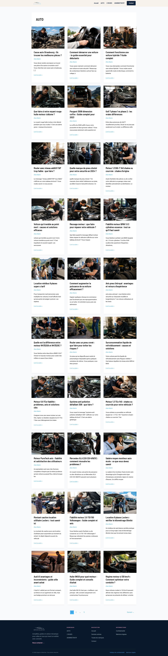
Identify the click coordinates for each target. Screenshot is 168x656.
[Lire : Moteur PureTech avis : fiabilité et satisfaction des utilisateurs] (47, 443)
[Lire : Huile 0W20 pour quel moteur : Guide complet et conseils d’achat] (83, 562)
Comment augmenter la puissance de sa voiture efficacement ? (80, 286)
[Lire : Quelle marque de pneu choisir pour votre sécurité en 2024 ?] (83, 153)
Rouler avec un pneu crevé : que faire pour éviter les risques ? (82, 345)
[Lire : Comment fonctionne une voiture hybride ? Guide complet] (120, 37)
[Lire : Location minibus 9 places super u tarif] (47, 268)
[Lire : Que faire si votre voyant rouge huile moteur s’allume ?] (47, 96)
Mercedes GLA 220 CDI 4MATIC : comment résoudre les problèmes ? (84, 461)
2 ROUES (109, 3)
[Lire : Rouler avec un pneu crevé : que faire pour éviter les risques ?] (83, 327)
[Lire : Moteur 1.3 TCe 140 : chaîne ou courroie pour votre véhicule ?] (120, 387)
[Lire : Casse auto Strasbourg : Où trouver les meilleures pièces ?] (47, 37)
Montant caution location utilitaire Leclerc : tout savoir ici (47, 520)
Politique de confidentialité (117, 652)
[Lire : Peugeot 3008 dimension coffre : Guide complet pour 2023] (83, 96)
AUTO (102, 3)
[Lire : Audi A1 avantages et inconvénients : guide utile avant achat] (47, 562)
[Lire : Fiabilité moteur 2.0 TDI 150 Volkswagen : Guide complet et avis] (83, 502)
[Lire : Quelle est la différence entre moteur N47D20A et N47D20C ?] (47, 327)
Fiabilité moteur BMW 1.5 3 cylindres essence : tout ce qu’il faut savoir (118, 227)
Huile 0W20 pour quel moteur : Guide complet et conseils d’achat (83, 579)
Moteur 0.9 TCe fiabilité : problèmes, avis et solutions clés (46, 404)
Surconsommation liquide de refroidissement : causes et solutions (119, 345)
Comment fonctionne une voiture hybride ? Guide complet (117, 55)
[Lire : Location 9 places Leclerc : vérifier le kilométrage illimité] (120, 502)
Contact (131, 3)
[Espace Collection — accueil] (37, 3)
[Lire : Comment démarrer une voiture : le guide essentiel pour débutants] (83, 37)
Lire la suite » (38, 75)
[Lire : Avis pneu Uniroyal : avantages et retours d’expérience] (120, 268)
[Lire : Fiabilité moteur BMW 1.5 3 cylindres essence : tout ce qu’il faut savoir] (120, 209)
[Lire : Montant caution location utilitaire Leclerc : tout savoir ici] (47, 502)
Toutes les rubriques (97, 638)
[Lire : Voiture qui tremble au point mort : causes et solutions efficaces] (47, 209)
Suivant (130, 612)
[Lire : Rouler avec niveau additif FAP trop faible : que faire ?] (47, 153)
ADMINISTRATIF (119, 3)
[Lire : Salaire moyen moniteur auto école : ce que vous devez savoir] (120, 443)
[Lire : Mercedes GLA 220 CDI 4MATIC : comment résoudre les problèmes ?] (83, 443)
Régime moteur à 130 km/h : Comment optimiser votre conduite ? (118, 579)
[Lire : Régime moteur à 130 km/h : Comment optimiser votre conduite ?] (120, 562)
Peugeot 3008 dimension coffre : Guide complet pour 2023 (82, 114)
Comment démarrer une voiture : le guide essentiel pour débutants (84, 55)
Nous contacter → (38, 643)
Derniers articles (96, 634)
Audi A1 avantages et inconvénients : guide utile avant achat (46, 579)
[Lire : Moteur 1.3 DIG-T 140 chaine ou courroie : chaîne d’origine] (120, 153)
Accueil (96, 3)
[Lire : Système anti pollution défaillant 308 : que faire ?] (83, 387)
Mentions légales (121, 634)
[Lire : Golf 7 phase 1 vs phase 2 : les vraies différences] (120, 96)
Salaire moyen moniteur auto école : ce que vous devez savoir (119, 461)
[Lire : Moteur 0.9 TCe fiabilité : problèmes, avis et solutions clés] (47, 387)
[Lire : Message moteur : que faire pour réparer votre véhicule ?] (83, 209)
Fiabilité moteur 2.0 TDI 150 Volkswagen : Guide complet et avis (84, 520)
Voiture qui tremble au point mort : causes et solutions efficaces (46, 227)
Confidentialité (120, 631)
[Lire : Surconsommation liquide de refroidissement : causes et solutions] (120, 327)
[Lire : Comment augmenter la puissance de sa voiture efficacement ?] (83, 268)
